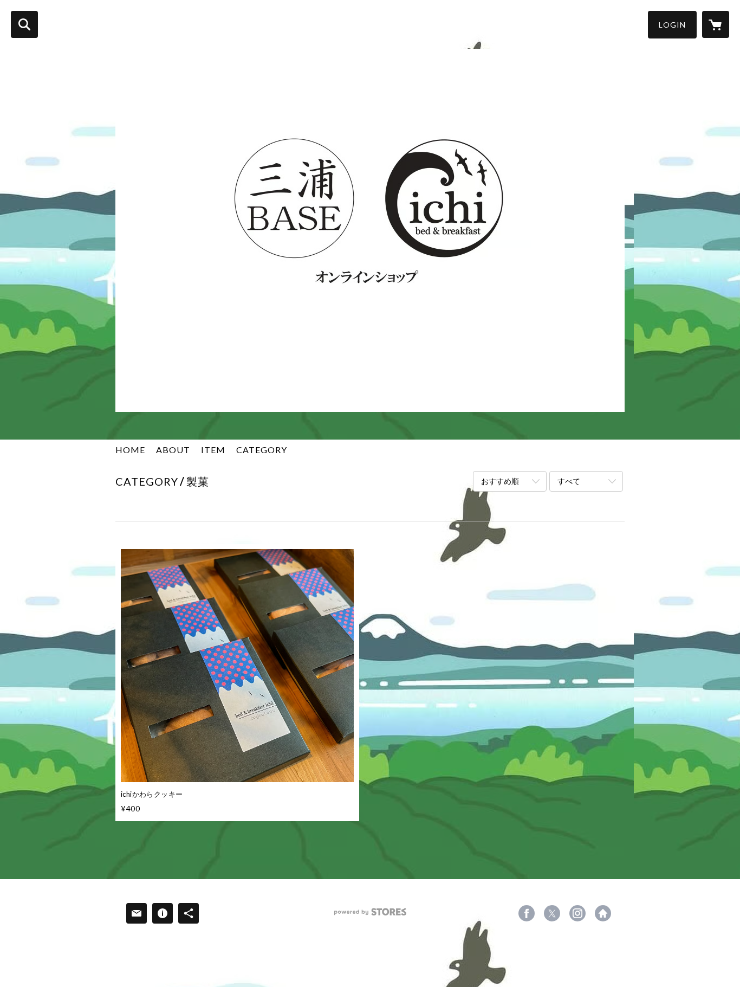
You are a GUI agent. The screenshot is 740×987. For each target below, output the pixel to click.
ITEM (213, 449)
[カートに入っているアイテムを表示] (715, 24)
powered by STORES (370, 915)
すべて (568, 481)
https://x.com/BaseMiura (552, 913)
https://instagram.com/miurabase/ (577, 913)
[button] (672, 24)
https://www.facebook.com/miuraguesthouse (526, 913)
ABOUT (173, 449)
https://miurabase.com (603, 913)
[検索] (24, 24)
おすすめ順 (500, 481)
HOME (130, 449)
